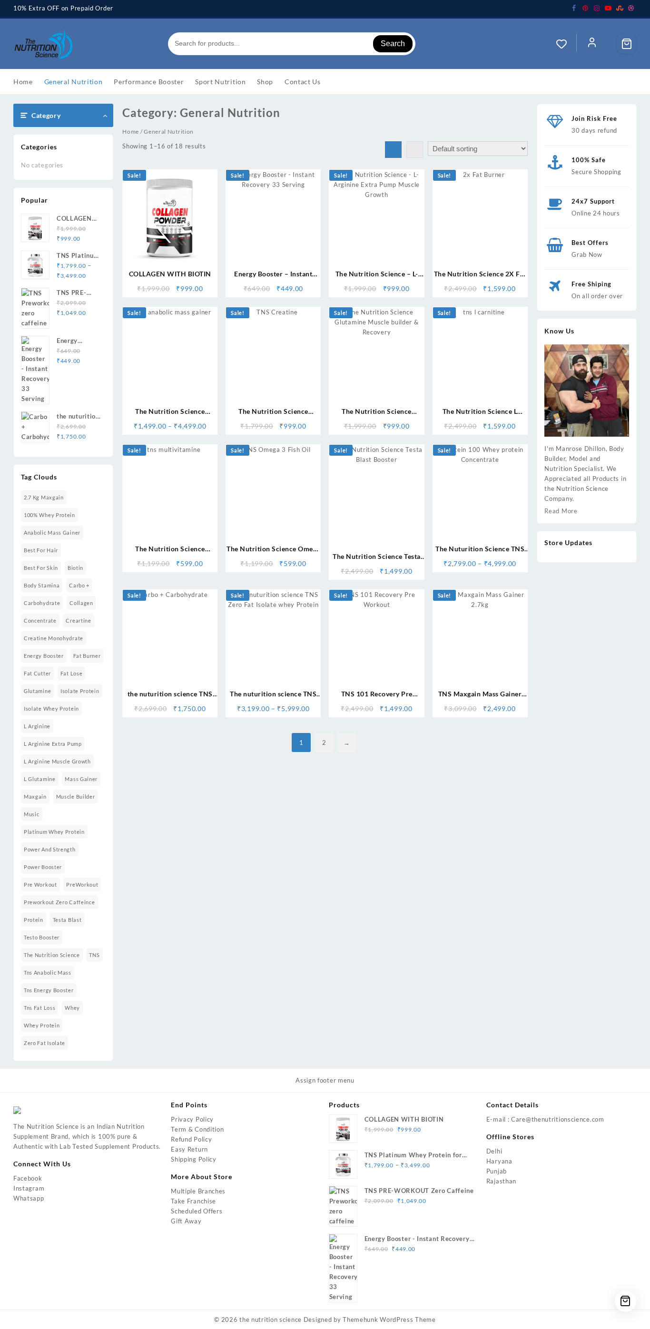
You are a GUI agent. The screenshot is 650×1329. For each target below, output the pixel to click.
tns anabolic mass (47, 972)
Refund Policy (191, 1139)
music (31, 814)
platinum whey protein (54, 832)
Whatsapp (28, 1198)
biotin (75, 568)
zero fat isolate (44, 1043)
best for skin (41, 568)
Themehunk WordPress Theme (389, 1319)
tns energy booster (49, 990)
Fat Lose (71, 673)
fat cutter (37, 673)
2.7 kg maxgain (44, 497)
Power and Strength (50, 849)
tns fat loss (39, 1008)
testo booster (41, 937)
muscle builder (75, 796)
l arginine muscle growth (57, 761)
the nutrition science (52, 955)
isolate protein (79, 691)
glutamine (37, 691)
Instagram (28, 1188)
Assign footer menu (325, 1080)
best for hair (41, 550)
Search (393, 43)
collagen (81, 603)
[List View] (414, 149)
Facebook (27, 1178)
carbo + (79, 585)
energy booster (44, 656)
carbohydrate (42, 603)
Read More (560, 511)
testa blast (67, 920)
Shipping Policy (194, 1159)
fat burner (87, 656)
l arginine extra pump (53, 744)
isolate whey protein (51, 708)
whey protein (41, 1025)
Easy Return (189, 1149)
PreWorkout (82, 884)
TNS (94, 955)
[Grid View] (393, 149)
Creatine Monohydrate (53, 638)
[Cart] (626, 43)
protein (33, 920)
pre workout (40, 884)
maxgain (35, 796)
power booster (43, 867)
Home (130, 131)
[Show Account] (592, 44)
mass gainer (81, 779)
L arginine (37, 726)
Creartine (78, 620)
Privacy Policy (192, 1119)
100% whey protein (49, 515)
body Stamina (41, 585)
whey (72, 1008)
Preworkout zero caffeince (59, 902)
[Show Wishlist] (566, 44)
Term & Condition (197, 1129)
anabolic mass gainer (52, 532)
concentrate (40, 620)
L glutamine (40, 779)
